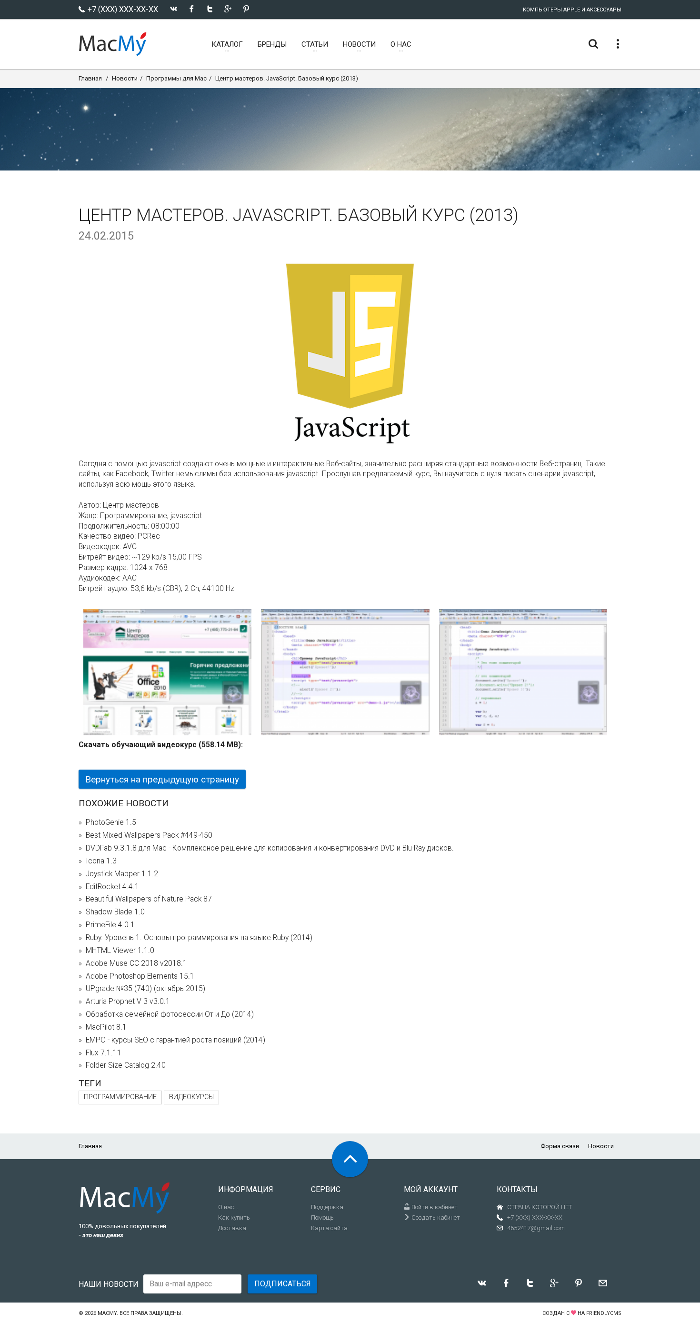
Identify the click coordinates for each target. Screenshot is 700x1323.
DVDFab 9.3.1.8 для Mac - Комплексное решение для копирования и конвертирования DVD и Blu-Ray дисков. (270, 848)
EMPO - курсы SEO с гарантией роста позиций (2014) (175, 1040)
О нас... (228, 1207)
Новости (125, 78)
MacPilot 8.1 (106, 1027)
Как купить (234, 1217)
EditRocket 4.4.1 (112, 886)
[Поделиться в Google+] (227, 8)
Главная (90, 78)
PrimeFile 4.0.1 (110, 925)
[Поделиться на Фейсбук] (191, 8)
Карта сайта (329, 1228)
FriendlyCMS (603, 1313)
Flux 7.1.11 (103, 1053)
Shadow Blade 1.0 (115, 912)
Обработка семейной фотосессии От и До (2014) (170, 1014)
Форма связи (559, 1146)
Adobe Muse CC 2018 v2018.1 (136, 963)
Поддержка (327, 1207)
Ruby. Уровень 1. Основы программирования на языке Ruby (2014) (199, 937)
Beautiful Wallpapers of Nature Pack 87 (149, 899)
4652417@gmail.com (536, 1228)
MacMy (107, 1313)
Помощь (322, 1217)
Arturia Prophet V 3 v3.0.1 (128, 1001)
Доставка (232, 1228)
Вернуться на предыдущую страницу (162, 779)
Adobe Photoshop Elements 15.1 (140, 976)
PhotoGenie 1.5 (111, 822)
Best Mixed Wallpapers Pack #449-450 (149, 835)
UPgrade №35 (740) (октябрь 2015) (145, 988)
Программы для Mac (176, 78)
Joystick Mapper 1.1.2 (122, 874)
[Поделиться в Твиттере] (209, 8)
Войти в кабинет (434, 1207)
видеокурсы (191, 1097)
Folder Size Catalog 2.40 (126, 1065)
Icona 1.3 (101, 861)
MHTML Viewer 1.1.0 (120, 950)
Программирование (120, 1097)
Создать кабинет (435, 1217)
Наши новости (109, 1284)
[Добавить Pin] (246, 8)
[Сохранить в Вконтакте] (173, 8)
